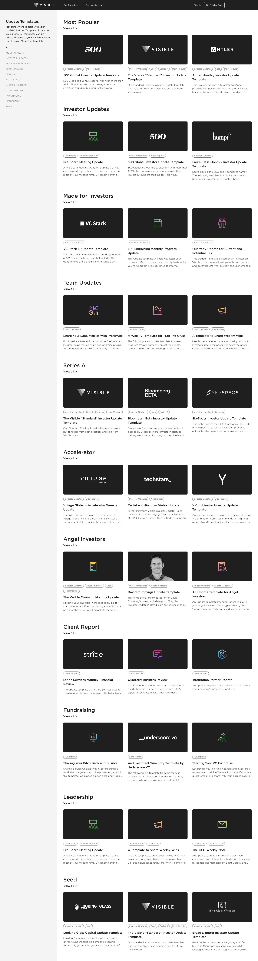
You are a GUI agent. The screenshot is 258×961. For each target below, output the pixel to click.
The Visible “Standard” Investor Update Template (157, 77)
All (8, 47)
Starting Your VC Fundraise (212, 763)
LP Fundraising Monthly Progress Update (152, 251)
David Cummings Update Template (154, 592)
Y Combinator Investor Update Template (215, 507)
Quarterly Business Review (148, 680)
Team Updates (14, 69)
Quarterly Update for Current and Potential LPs (217, 251)
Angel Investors (16, 85)
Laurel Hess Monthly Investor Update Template (219, 164)
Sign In (197, 5)
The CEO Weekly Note (209, 850)
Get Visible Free (214, 5)
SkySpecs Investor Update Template (219, 418)
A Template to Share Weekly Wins (217, 336)
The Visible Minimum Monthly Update (91, 597)
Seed (9, 106)
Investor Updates (17, 58)
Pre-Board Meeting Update (83, 162)
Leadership (13, 101)
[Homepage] (43, 5)
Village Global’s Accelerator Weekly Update (90, 507)
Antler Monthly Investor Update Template (215, 77)
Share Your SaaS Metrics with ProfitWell (93, 336)
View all (68, 28)
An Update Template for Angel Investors (215, 594)
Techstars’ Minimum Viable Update (153, 505)
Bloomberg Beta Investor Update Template (152, 420)
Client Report (14, 90)
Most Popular (14, 53)
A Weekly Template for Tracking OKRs (156, 336)
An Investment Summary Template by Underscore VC (156, 765)
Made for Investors (18, 63)
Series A (11, 74)
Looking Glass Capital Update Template (93, 932)
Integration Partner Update (212, 680)
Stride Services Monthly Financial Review (88, 682)
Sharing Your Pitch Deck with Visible (90, 763)
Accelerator (14, 79)
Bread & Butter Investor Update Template (215, 935)
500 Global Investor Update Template (91, 75)
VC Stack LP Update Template (85, 249)
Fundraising (13, 96)
